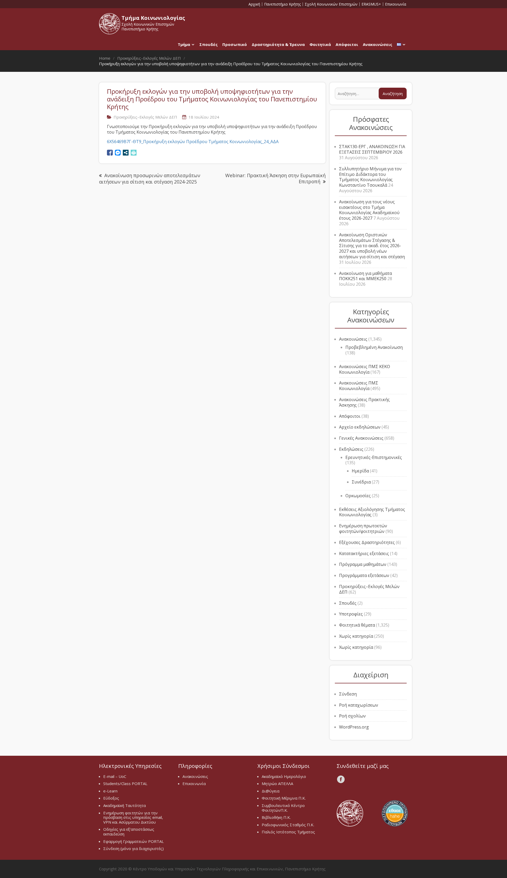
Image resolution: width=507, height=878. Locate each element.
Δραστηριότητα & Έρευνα (278, 44)
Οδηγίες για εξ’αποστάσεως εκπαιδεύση (128, 832)
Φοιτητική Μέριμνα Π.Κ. (284, 798)
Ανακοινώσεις (377, 44)
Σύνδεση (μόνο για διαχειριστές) (133, 848)
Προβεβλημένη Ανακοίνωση (374, 347)
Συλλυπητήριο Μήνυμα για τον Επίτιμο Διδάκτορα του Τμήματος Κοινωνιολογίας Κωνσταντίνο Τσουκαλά (370, 177)
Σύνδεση (348, 694)
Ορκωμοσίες (358, 496)
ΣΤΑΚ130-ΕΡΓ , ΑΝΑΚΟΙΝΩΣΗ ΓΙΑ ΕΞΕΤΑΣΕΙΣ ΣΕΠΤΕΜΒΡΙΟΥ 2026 (372, 149)
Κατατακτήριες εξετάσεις (364, 553)
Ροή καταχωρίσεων (358, 705)
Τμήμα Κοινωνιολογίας (153, 17)
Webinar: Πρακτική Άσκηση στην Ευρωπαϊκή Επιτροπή (275, 178)
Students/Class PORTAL (125, 783)
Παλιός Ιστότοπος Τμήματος (288, 831)
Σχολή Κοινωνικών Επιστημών (331, 4)
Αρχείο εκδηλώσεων (360, 427)
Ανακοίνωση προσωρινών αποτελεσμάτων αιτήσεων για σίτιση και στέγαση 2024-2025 (149, 178)
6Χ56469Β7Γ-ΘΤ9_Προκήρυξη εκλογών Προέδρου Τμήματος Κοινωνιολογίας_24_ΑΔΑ (193, 141)
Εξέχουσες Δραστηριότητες (367, 542)
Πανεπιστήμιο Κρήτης (282, 4)
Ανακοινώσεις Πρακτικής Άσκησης (364, 402)
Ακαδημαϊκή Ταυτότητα (124, 805)
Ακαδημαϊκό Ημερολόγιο (284, 776)
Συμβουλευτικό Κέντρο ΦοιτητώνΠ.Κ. (283, 808)
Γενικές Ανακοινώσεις (361, 438)
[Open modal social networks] (126, 153)
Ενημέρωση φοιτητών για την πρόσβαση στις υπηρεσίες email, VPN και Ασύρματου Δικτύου (133, 817)
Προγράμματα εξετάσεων (364, 575)
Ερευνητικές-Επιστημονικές (373, 457)
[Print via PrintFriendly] (134, 153)
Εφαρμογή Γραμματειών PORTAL (133, 841)
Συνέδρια (361, 482)
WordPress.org (354, 727)
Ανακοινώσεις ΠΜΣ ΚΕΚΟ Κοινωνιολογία (364, 369)
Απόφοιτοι (347, 44)
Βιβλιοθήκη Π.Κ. (276, 817)
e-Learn (110, 791)
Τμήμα (184, 44)
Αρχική (254, 4)
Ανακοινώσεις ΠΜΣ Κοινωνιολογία (358, 385)
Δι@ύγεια (270, 791)
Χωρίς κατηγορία (356, 636)
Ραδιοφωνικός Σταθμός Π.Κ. (288, 824)
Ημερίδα (360, 471)
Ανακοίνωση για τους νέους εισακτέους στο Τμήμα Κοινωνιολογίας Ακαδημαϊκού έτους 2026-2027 (369, 210)
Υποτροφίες (351, 614)
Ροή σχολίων (352, 716)
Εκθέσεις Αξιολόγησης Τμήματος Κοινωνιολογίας (372, 512)
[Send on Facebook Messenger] (118, 153)
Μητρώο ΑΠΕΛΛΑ (277, 783)
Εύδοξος (111, 798)
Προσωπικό (234, 44)
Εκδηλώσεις (351, 449)
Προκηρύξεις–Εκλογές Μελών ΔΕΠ (145, 117)
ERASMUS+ (371, 4)
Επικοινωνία (395, 4)
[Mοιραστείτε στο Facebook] (110, 153)
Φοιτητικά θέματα (357, 625)
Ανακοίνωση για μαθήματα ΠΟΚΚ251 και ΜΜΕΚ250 (365, 276)
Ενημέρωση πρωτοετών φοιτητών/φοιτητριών (363, 528)
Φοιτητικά (320, 44)
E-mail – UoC (114, 776)
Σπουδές (208, 44)
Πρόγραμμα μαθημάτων (362, 564)
